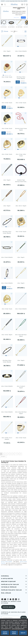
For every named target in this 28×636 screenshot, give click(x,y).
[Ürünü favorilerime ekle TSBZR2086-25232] (11, 36)
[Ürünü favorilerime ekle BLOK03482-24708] (11, 397)
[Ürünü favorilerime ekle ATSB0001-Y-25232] (25, 371)
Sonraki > (3, 456)
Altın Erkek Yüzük (7, 77)
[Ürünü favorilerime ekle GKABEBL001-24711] (25, 165)
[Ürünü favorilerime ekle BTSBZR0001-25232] (11, 319)
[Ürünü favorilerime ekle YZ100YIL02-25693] (25, 139)
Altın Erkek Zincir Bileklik (7, 438)
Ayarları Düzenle (5, 632)
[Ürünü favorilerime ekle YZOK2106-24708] (11, 87)
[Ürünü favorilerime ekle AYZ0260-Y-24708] (25, 87)
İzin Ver (23, 17)
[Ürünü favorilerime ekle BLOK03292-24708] (11, 371)
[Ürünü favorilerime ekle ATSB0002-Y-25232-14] (25, 397)
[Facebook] (2, 599)
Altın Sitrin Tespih (21, 205)
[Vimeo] (18, 599)
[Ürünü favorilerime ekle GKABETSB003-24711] (25, 113)
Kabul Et (23, 633)
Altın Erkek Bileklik (21, 51)
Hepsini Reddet (14, 632)
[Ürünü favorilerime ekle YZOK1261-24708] (25, 422)
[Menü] (2, 4)
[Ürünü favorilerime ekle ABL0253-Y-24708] (11, 242)
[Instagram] (8, 599)
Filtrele (6, 31)
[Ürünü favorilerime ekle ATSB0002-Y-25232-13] (25, 319)
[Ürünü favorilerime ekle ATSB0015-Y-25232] (25, 268)
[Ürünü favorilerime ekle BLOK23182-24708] (25, 36)
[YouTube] (13, 599)
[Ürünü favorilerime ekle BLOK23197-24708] (11, 268)
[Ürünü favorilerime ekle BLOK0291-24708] (25, 62)
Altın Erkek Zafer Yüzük (21, 155)
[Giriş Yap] (22, 4)
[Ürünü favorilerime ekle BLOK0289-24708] (11, 216)
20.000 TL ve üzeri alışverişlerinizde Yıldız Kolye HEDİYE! (14, 1)
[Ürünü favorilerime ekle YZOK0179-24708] (11, 293)
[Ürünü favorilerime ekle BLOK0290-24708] (11, 345)
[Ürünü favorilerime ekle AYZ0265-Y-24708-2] (11, 62)
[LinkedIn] (16, 599)
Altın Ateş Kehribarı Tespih (21, 335)
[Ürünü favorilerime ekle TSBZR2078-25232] (11, 165)
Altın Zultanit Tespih (21, 387)
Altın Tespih (7, 51)
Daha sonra (16, 17)
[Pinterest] (10, 599)
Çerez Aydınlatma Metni (18, 628)
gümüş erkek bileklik (6, 561)
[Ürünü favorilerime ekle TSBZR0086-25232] (11, 190)
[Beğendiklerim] (24, 4)
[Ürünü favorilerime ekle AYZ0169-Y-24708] (25, 216)
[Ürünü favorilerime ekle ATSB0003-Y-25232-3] (25, 190)
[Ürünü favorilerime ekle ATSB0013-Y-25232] (25, 345)
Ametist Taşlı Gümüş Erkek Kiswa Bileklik (21, 180)
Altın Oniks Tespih (7, 334)
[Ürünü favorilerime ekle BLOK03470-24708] (25, 293)
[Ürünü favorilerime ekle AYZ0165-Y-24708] (11, 139)
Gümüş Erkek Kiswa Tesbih (21, 129)
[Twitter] (5, 599)
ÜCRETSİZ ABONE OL (8, 607)
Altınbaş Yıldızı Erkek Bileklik (21, 77)
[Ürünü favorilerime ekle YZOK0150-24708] (11, 113)
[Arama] (5, 4)
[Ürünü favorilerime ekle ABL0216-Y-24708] (11, 422)
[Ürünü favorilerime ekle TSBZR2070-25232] (25, 242)
